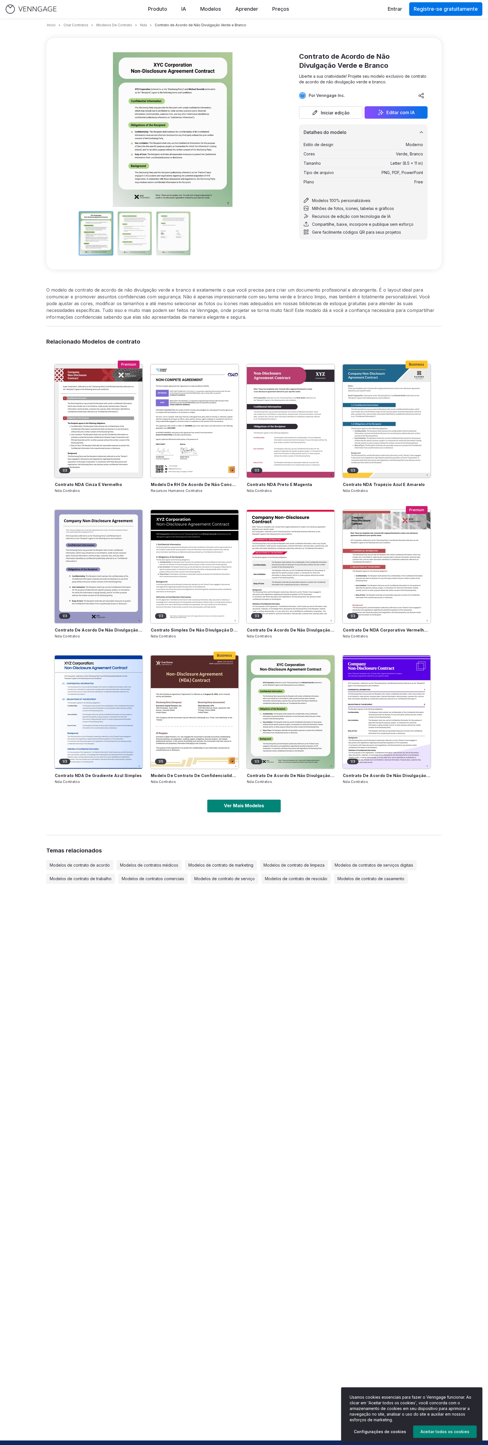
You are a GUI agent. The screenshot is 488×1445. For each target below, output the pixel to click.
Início (51, 25)
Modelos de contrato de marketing (220, 865)
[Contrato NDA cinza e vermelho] (98, 421)
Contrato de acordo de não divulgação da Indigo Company (386, 775)
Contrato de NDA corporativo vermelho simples (386, 630)
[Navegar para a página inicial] (31, 9)
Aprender (246, 9)
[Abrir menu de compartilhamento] (421, 95)
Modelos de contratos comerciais (153, 878)
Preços (280, 9)
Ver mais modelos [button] (244, 805)
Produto (157, 9)
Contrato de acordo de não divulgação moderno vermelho (290, 630)
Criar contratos (76, 25)
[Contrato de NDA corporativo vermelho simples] (386, 566)
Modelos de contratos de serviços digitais (374, 865)
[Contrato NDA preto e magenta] (290, 421)
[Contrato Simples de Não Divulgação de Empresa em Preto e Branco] (194, 566)
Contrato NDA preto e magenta (279, 484)
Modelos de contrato (114, 25)
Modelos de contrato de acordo (80, 865)
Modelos (210, 9)
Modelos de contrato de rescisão (296, 878)
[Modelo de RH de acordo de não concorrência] (194, 421)
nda (143, 25)
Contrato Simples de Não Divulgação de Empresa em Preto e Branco (194, 630)
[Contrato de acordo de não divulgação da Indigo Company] (386, 712)
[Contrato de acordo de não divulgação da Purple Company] (98, 566)
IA (183, 9)
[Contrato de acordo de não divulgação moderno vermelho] (290, 566)
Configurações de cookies (380, 1431)
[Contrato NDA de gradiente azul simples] (98, 712)
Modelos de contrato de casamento (370, 878)
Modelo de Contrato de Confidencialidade (194, 775)
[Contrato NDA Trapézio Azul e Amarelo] (386, 421)
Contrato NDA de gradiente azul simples (98, 775)
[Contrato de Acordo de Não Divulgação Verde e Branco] (290, 712)
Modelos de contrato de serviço (224, 878)
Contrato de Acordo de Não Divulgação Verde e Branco (290, 775)
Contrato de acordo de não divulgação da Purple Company (98, 630)
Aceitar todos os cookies (445, 1431)
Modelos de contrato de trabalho (81, 878)
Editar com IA (400, 112)
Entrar (395, 9)
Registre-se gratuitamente (446, 9)
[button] (330, 112)
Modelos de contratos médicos (149, 865)
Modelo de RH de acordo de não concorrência (194, 484)
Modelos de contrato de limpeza (293, 865)
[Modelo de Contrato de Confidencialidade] (194, 712)
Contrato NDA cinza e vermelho (88, 484)
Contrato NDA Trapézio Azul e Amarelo (384, 484)
